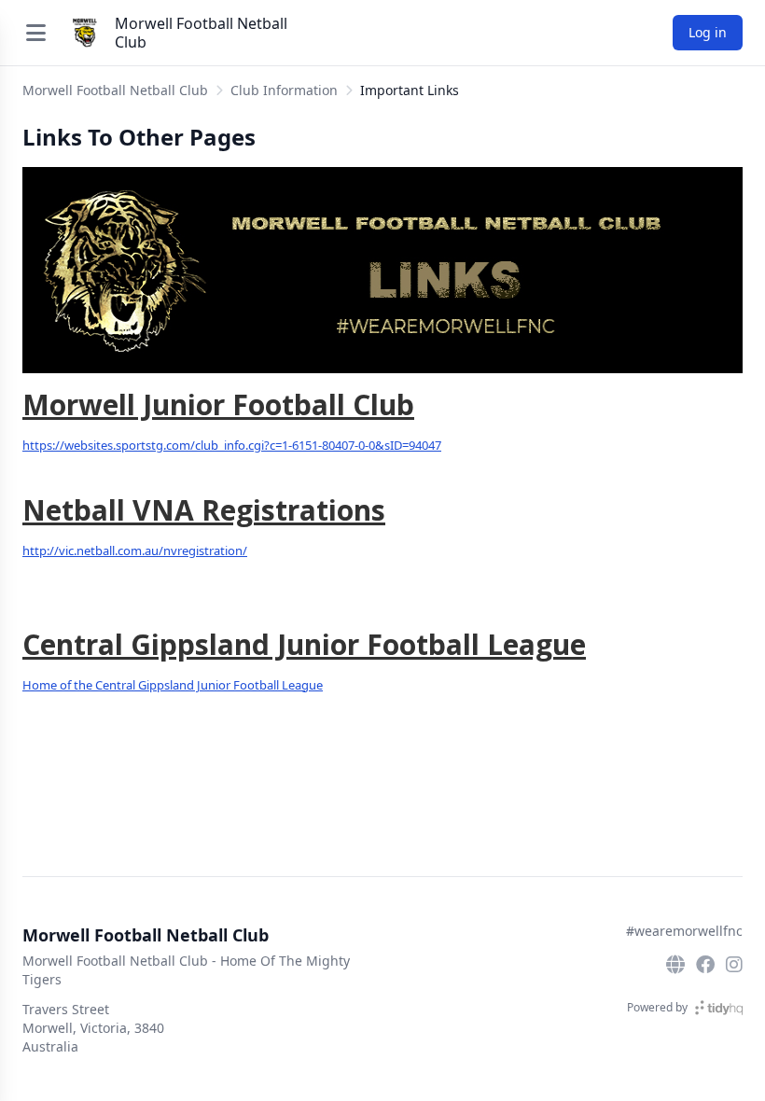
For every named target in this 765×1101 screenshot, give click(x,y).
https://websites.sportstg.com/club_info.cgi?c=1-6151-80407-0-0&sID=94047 (231, 445)
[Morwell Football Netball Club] (85, 32)
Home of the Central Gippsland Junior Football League (172, 684)
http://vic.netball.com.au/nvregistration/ (134, 550)
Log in (707, 32)
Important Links (409, 90)
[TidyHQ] (719, 1007)
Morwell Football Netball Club (201, 32)
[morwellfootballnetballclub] (705, 965)
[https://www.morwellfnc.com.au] (675, 965)
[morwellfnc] (734, 965)
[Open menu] (36, 32)
